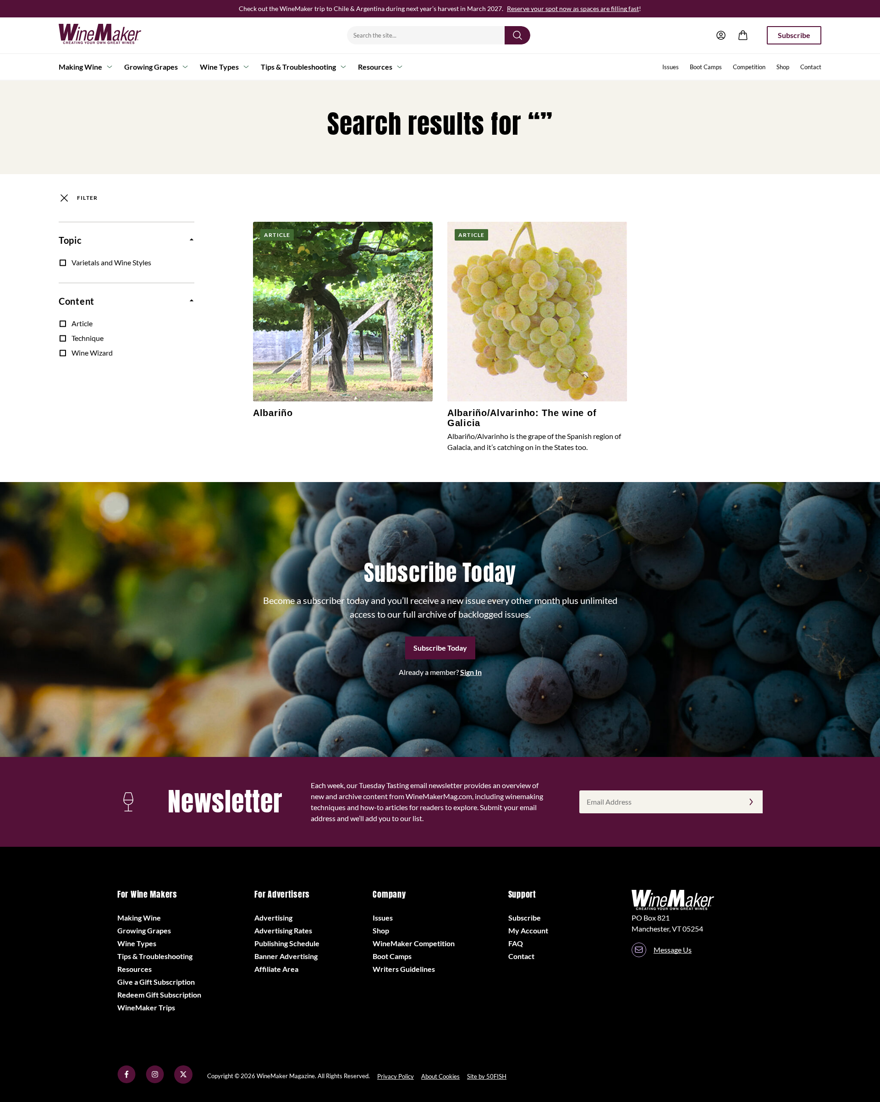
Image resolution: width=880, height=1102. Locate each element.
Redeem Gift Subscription (159, 994)
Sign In (471, 672)
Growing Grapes (151, 66)
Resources (375, 66)
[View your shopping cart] (743, 35)
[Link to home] (112, 35)
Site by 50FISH (486, 1076)
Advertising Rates (283, 930)
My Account (528, 930)
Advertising (273, 917)
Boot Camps (706, 67)
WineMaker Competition (414, 943)
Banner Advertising (286, 956)
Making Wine (80, 66)
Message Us (673, 949)
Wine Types (219, 66)
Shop (782, 67)
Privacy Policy (395, 1076)
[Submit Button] (517, 35)
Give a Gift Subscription (156, 981)
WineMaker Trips (146, 1007)
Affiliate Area (276, 969)
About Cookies (440, 1076)
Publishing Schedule (286, 943)
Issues (670, 67)
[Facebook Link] (126, 1080)
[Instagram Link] (155, 1080)
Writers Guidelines (404, 969)
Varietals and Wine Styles (111, 262)
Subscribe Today (440, 647)
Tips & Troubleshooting (298, 66)
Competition (749, 67)
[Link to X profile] (183, 1080)
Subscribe (794, 35)
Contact (810, 67)
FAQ (515, 943)
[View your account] (721, 35)
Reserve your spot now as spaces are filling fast (573, 8)
